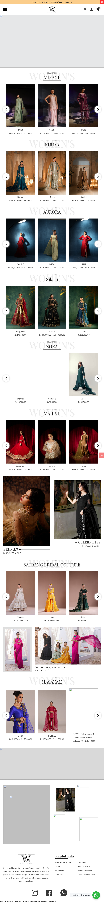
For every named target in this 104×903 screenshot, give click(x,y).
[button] (85, 9)
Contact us (82, 862)
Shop (57, 866)
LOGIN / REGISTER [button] (91, 9)
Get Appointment (20, 620)
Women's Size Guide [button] (86, 874)
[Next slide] (98, 109)
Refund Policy (84, 866)
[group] (20, 109)
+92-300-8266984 (51, 2)
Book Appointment (63, 862)
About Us (59, 874)
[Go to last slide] (6, 109)
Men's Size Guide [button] (85, 870)
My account (60, 870)
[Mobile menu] (5, 9)
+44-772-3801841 (65, 2)
